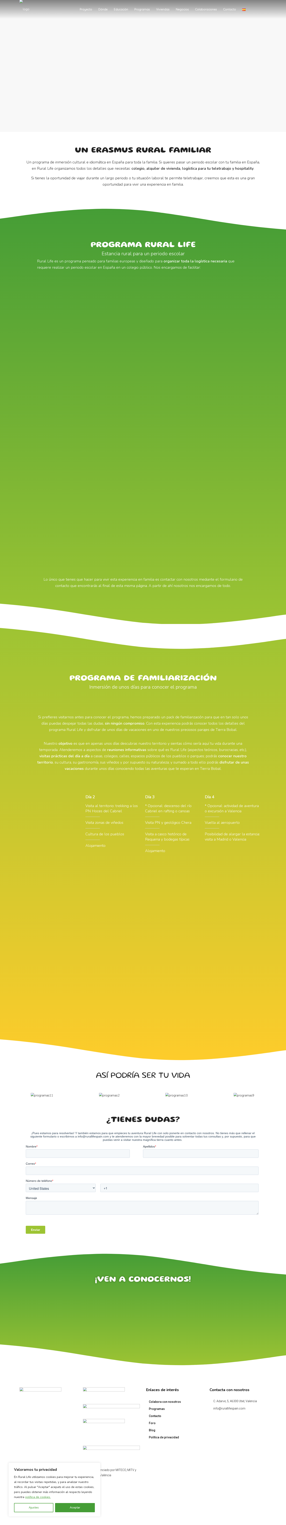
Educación (121, 9)
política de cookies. (38, 1497)
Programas (142, 9)
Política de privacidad (164, 1437)
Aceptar (75, 1508)
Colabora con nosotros (165, 1401)
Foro (152, 1423)
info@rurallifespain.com (229, 1408)
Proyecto (86, 9)
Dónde (103, 9)
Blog (152, 1430)
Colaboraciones (206, 9)
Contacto (229, 9)
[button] (3, 1095)
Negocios (182, 9)
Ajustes (34, 1508)
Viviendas (163, 9)
